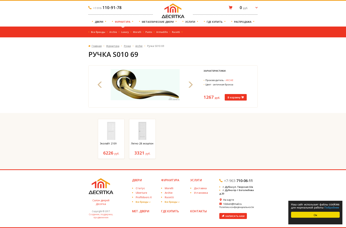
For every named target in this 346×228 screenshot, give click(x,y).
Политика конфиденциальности (236, 207)
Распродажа (243, 21)
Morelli (137, 32)
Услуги (190, 21)
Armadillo (162, 32)
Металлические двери (158, 21)
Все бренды (98, 32)
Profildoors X (144, 197)
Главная (97, 46)
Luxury (125, 32)
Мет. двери (140, 211)
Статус (140, 188)
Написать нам (235, 216)
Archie (113, 32)
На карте (228, 199)
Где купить (215, 21)
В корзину (234, 97)
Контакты (198, 211)
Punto (148, 32)
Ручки (127, 46)
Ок (315, 214)
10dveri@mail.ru (232, 204)
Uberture (141, 192)
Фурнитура (123, 21)
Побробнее (331, 207)
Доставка (200, 188)
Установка (201, 192)
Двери (99, 21)
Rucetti (176, 32)
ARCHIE (229, 80)
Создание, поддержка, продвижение (101, 216)
